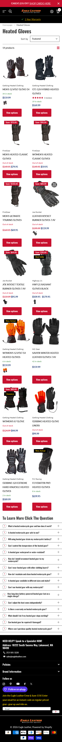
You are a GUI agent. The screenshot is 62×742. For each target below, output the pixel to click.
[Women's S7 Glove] (16, 399)
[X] (31, 684)
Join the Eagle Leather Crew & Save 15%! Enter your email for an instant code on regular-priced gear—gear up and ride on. (26, 700)
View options (12, 112)
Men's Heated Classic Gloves (15, 156)
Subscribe (55, 711)
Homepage (7, 25)
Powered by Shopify (42, 727)
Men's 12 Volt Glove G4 (16, 89)
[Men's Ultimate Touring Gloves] (16, 194)
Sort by (24, 39)
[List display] (58, 48)
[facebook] (24, 684)
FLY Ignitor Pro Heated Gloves (41, 485)
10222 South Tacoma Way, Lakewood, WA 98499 (28, 646)
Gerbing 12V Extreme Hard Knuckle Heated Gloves (16, 487)
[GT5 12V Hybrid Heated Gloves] (45, 67)
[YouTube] (18, 684)
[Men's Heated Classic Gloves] (16, 132)
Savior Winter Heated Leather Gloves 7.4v (45, 355)
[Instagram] (4, 684)
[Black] (5, 102)
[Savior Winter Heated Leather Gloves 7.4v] (45, 331)
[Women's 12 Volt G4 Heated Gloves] (16, 331)
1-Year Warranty (33, 19)
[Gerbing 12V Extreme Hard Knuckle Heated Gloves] (16, 461)
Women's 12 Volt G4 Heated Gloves (14, 355)
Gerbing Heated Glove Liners (45, 423)
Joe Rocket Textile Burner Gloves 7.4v (14, 286)
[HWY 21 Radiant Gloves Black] (45, 262)
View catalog (4, 11)
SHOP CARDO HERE (40, 3)
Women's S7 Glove (13, 421)
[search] (10, 11)
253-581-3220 (12, 652)
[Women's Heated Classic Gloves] (45, 132)
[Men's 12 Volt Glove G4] (16, 67)
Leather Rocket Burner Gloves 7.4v (43, 218)
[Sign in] (51, 11)
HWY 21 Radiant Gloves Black (41, 286)
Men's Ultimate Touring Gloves (12, 218)
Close (58, 3)
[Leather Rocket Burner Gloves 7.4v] (45, 194)
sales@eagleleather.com (16, 656)
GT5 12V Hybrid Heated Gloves (45, 91)
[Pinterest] (11, 684)
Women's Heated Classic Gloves (42, 156)
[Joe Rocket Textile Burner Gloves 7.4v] (16, 262)
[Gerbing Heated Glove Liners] (45, 399)
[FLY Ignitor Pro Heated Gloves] (45, 461)
